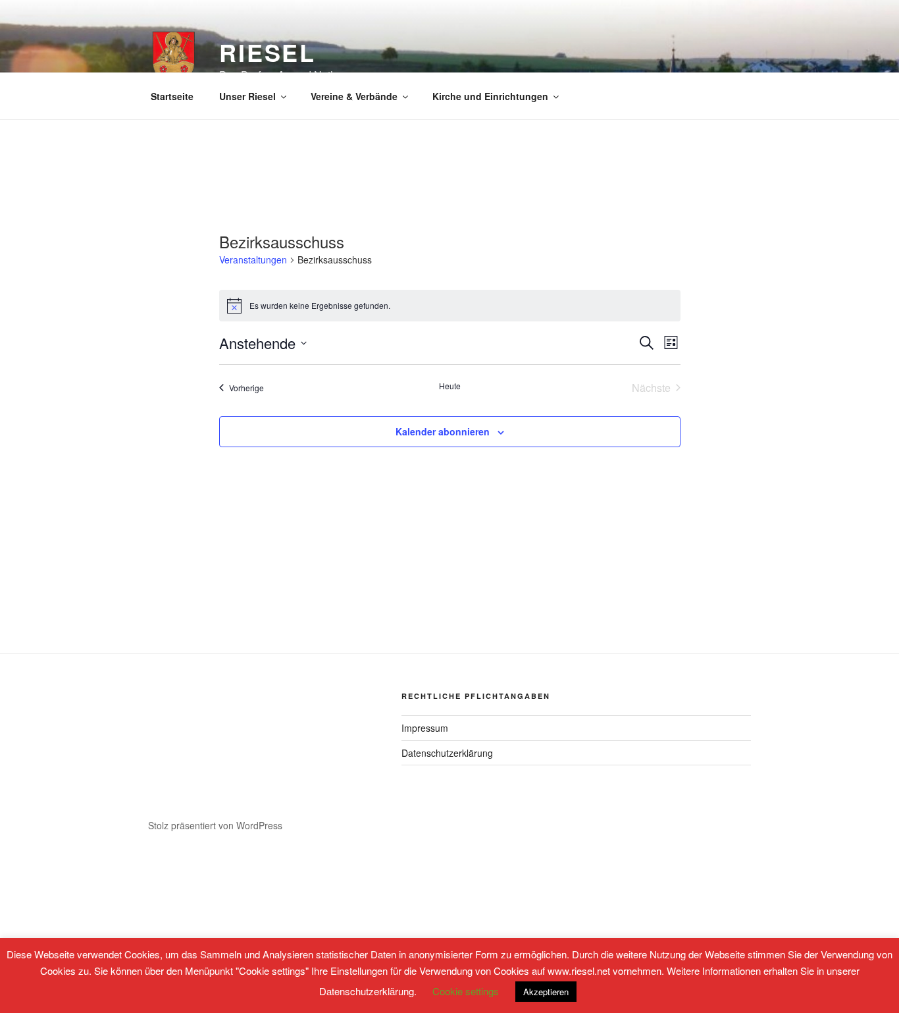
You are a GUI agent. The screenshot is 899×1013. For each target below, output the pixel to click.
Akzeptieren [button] (546, 991)
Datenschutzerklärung (447, 752)
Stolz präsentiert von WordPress (215, 825)
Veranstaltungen (253, 260)
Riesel (267, 52)
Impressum (424, 727)
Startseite (172, 96)
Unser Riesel (247, 96)
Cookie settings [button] (465, 991)
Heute (450, 386)
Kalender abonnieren (443, 431)
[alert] (450, 305)
